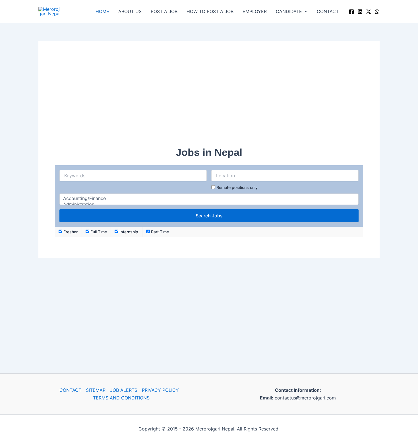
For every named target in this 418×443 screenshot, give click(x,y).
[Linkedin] (360, 11)
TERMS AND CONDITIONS (121, 398)
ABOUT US (130, 11)
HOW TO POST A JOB (210, 11)
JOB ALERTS (123, 390)
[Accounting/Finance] (209, 198)
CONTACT (328, 11)
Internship (128, 231)
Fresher (70, 231)
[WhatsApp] (377, 11)
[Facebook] (351, 11)
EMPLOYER (255, 11)
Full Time (98, 231)
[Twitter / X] (368, 11)
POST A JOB (164, 11)
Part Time (159, 231)
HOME (102, 11)
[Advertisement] (209, 97)
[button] (305, 11)
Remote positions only (237, 187)
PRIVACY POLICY (160, 390)
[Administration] (209, 204)
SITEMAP (95, 390)
